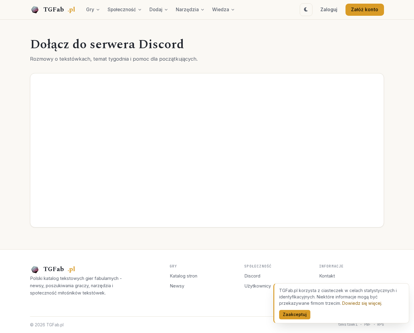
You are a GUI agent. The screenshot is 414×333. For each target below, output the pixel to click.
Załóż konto (364, 9)
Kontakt (327, 276)
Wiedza (220, 9)
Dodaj (155, 9)
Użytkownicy (257, 286)
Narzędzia (187, 9)
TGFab (59, 10)
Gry (90, 9)
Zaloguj (328, 9)
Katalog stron (183, 276)
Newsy (177, 286)
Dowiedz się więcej (361, 303)
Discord (252, 276)
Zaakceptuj (295, 314)
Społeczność (122, 9)
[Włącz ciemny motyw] (306, 9)
